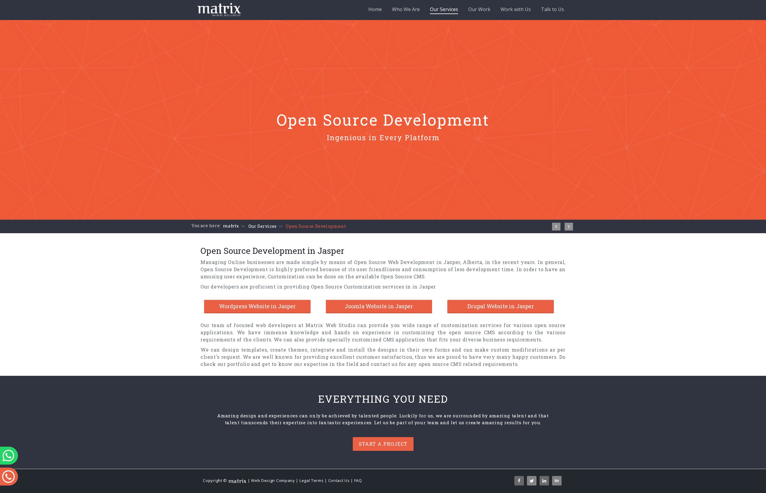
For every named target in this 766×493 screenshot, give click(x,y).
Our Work (479, 9)
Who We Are (406, 9)
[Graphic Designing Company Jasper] (569, 227)
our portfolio (234, 364)
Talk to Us (552, 9)
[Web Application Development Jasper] (556, 227)
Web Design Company (273, 480)
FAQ (358, 480)
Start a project (383, 444)
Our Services (444, 9)
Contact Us (339, 480)
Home (375, 9)
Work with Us (516, 9)
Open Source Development (316, 226)
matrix (231, 226)
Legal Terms (312, 480)
